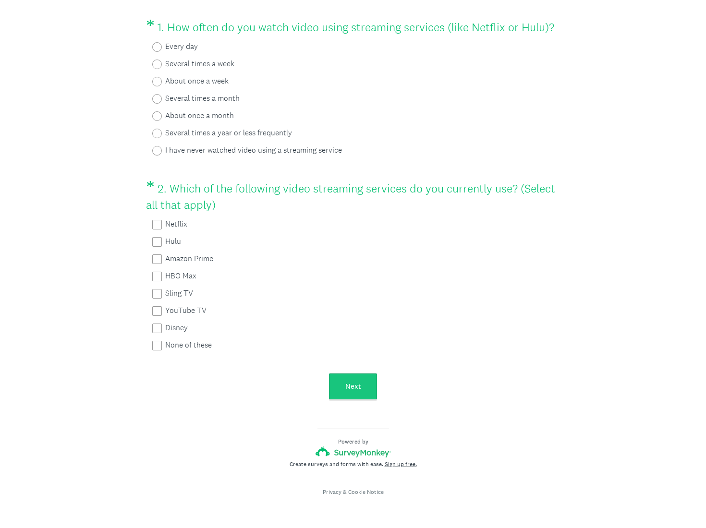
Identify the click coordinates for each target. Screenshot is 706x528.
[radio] (151, 47)
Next (353, 386)
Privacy (332, 492)
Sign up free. (401, 464)
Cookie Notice (366, 492)
